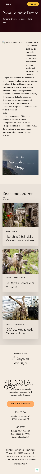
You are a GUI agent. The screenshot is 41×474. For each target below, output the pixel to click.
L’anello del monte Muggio (21, 162)
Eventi (13, 19)
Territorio (22, 19)
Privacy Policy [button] (20, 464)
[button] (7, 4)
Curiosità (6, 19)
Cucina (9, 278)
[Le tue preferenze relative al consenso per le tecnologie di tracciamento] (37, 470)
